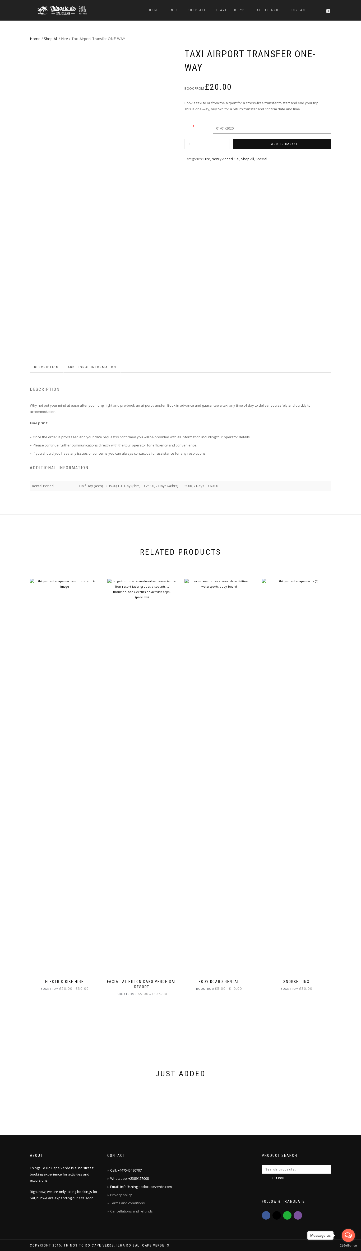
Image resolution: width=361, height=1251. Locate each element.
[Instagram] (276, 1215)
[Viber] (298, 1215)
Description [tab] (46, 367)
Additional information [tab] (92, 367)
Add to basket (284, 144)
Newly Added (222, 158)
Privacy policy (121, 1194)
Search (278, 1178)
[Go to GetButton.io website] (348, 1245)
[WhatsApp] (287, 1215)
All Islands (269, 10)
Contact (298, 10)
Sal (236, 158)
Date (189, 126)
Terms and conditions (127, 1203)
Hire (64, 38)
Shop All (197, 10)
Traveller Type (231, 10)
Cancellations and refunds (132, 1211)
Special (261, 158)
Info (173, 10)
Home (154, 10)
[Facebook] (266, 1215)
